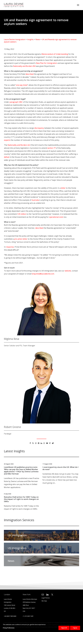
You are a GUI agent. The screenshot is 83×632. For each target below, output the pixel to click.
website (68, 271)
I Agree (75, 628)
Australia (35, 200)
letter (63, 188)
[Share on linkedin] (41, 443)
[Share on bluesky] (47, 443)
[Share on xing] (50, 443)
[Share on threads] (35, 443)
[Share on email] (52, 443)
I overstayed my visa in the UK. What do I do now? (60, 468)
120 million (21, 214)
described (30, 74)
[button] (78, 5)
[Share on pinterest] (38, 443)
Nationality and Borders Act (19, 145)
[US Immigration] (40, 547)
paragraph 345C (16, 102)
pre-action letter (20, 239)
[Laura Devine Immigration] (14, 5)
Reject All (64, 628)
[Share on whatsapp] (44, 443)
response (10, 247)
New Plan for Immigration (46, 63)
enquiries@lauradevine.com (43, 274)
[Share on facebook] (30, 443)
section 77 (51, 148)
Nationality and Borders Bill (24, 66)
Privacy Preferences (8, 628)
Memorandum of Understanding (55, 54)
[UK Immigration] (40, 535)
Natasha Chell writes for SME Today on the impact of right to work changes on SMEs (21, 499)
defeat (6, 157)
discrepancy (39, 128)
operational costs (56, 217)
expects (7, 140)
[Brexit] (40, 560)
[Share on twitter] (33, 443)
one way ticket (21, 85)
